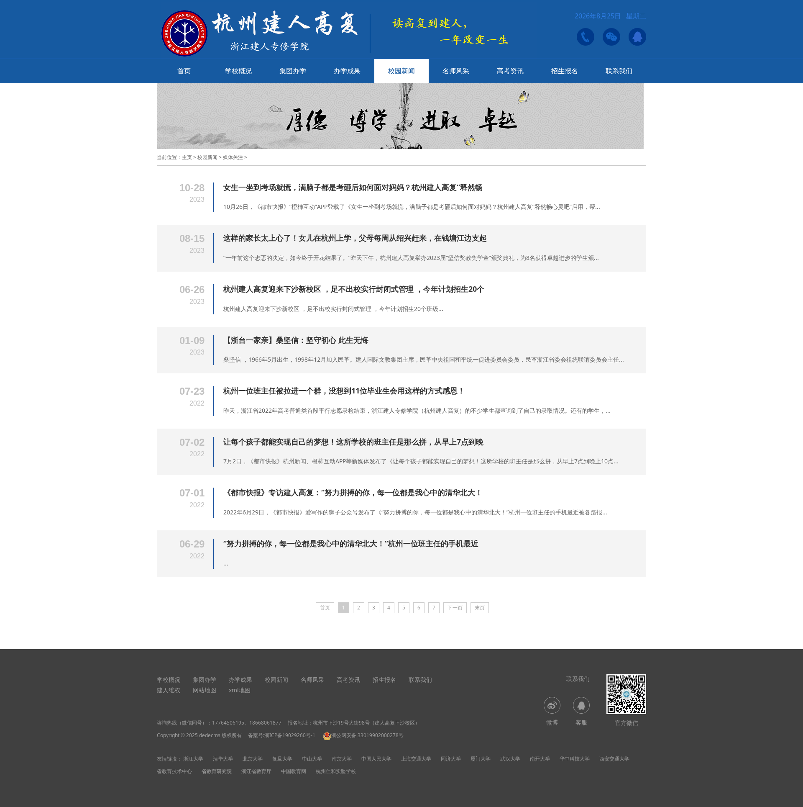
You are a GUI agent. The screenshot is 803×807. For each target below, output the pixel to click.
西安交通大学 (614, 758)
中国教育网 (293, 771)
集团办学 (292, 70)
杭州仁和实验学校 (336, 771)
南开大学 (540, 758)
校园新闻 (401, 70)
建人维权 (168, 690)
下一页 (455, 607)
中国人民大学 (376, 758)
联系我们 (619, 70)
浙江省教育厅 (256, 771)
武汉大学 (510, 758)
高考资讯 (510, 70)
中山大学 (312, 758)
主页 (187, 157)
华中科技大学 (575, 758)
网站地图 (204, 690)
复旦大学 (282, 758)
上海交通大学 (416, 758)
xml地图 (240, 690)
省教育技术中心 (174, 771)
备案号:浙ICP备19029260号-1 (281, 735)
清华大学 (223, 758)
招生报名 (564, 70)
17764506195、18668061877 (246, 722)
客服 (581, 722)
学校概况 (238, 70)
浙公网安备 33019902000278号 (367, 735)
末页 (480, 607)
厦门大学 (481, 758)
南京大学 (342, 758)
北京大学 (253, 758)
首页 (184, 70)
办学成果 (347, 70)
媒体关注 (233, 157)
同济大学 (451, 758)
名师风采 (455, 70)
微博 (552, 722)
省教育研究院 (217, 771)
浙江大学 (193, 758)
